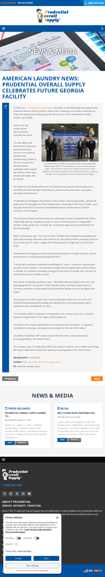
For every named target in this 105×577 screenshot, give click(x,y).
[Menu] (3, 460)
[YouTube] (23, 493)
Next (97, 378)
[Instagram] (10, 493)
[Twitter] (4, 493)
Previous (10, 378)
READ (10, 443)
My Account (25, 2)
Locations (9, 2)
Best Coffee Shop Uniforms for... (76, 413)
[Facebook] (16, 493)
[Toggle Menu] (3, 28)
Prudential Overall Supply (40, 107)
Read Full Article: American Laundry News (42, 362)
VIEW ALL (22, 443)
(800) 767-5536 (95, 3)
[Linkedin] (29, 493)
